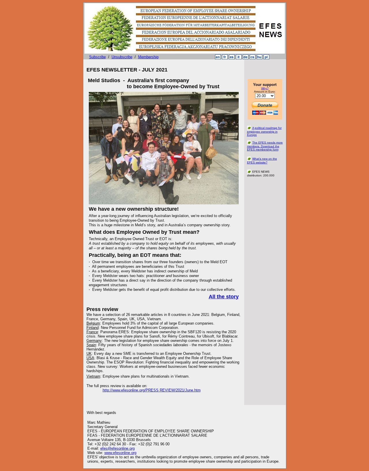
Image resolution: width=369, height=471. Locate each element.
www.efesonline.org (120, 453)
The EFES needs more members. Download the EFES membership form (265, 146)
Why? (265, 88)
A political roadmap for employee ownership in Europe (264, 131)
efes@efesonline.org (117, 448)
